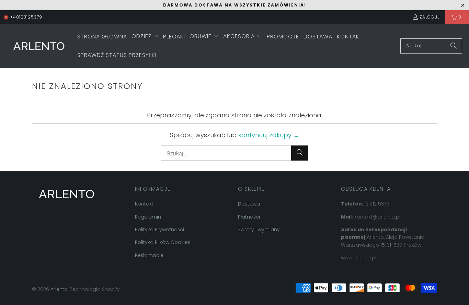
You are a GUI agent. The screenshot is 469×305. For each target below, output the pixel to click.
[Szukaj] (453, 46)
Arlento (59, 289)
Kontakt (144, 203)
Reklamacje (149, 255)
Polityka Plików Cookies (163, 242)
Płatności (249, 216)
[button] (145, 36)
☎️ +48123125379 (22, 17)
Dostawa (249, 203)
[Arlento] (38, 46)
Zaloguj (430, 17)
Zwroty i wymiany (259, 229)
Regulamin (148, 216)
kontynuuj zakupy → (268, 135)
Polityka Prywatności (159, 229)
